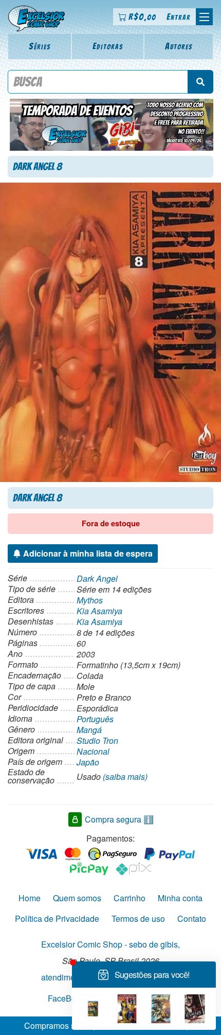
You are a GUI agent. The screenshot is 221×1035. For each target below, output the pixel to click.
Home (30, 898)
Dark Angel (97, 578)
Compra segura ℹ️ (119, 819)
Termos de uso (138, 918)
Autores (179, 46)
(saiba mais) (125, 776)
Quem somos (77, 898)
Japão (88, 762)
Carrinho (129, 898)
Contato (191, 918)
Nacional (93, 751)
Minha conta (180, 898)
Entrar (179, 17)
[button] (204, 16)
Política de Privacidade (57, 918)
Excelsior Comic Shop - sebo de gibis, (110, 944)
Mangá (89, 730)
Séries (40, 46)
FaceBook (66, 998)
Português (95, 719)
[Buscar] (200, 82)
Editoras (108, 46)
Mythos (90, 600)
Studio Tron (97, 740)
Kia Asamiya (99, 611)
